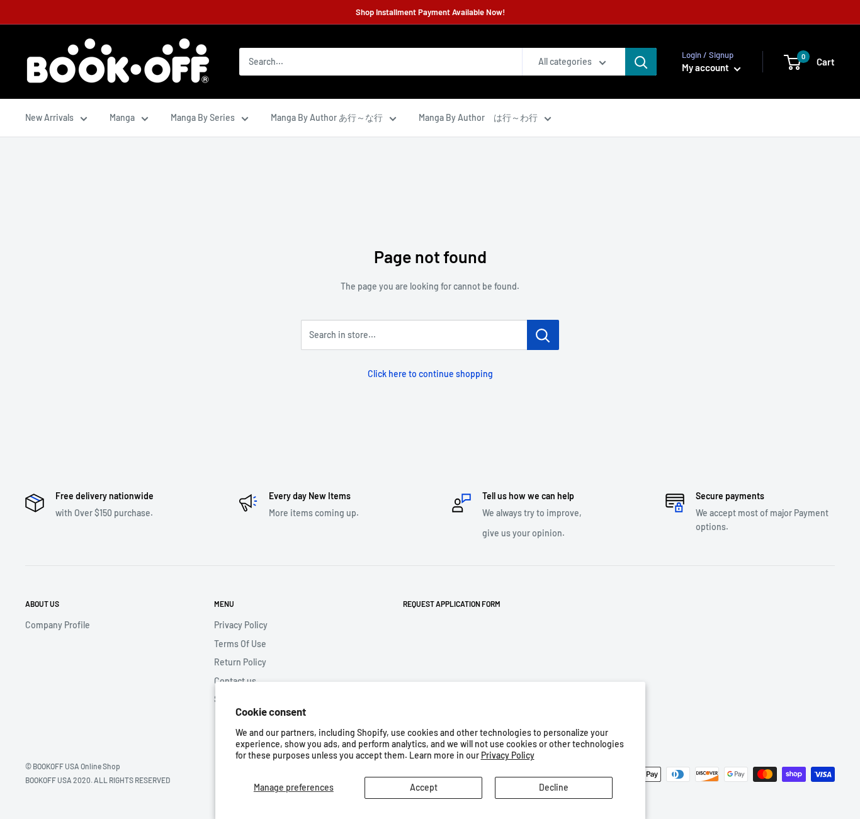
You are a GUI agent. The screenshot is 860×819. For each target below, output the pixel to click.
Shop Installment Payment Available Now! (430, 12)
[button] (792, 62)
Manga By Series (203, 117)
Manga (122, 117)
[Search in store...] (543, 335)
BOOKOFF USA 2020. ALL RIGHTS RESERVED (97, 780)
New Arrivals (49, 117)
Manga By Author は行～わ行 (478, 117)
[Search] (641, 62)
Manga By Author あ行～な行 (327, 117)
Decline (554, 787)
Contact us (235, 680)
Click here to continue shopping (430, 373)
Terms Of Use (240, 643)
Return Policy (240, 662)
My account (706, 67)
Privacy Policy (508, 755)
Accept (424, 787)
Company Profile (57, 624)
